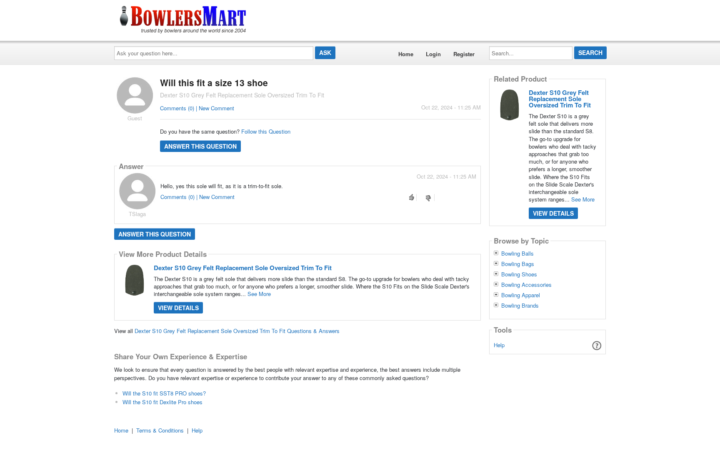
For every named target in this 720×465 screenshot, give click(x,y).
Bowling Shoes (519, 274)
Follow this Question (265, 131)
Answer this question (200, 146)
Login (433, 54)
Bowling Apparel (520, 295)
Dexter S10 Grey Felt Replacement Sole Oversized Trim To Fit (243, 267)
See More (259, 294)
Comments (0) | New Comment (197, 108)
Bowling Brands (520, 305)
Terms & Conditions (160, 430)
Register (464, 54)
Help (499, 345)
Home (405, 54)
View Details (178, 307)
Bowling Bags (517, 264)
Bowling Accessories (526, 285)
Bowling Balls (517, 253)
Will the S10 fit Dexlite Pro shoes (162, 402)
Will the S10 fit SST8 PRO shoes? (164, 393)
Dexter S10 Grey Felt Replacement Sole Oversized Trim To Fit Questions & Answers (237, 331)
